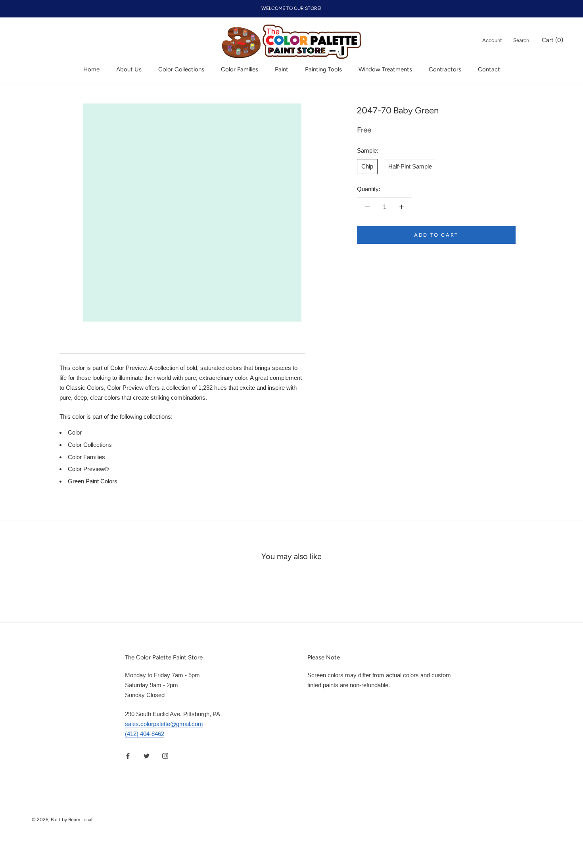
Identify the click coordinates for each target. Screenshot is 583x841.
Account (492, 40)
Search (521, 40)
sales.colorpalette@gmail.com (164, 723)
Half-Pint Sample (410, 166)
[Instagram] (165, 756)
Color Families (239, 69)
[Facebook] (128, 756)
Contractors (445, 69)
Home (91, 69)
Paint (281, 69)
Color (75, 432)
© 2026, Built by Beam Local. (63, 819)
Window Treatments (385, 69)
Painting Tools (323, 69)
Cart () (552, 40)
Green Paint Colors (92, 481)
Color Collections (181, 69)
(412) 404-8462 (144, 733)
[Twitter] (147, 756)
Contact (489, 69)
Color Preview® (88, 469)
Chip (367, 166)
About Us (129, 69)
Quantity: (368, 189)
